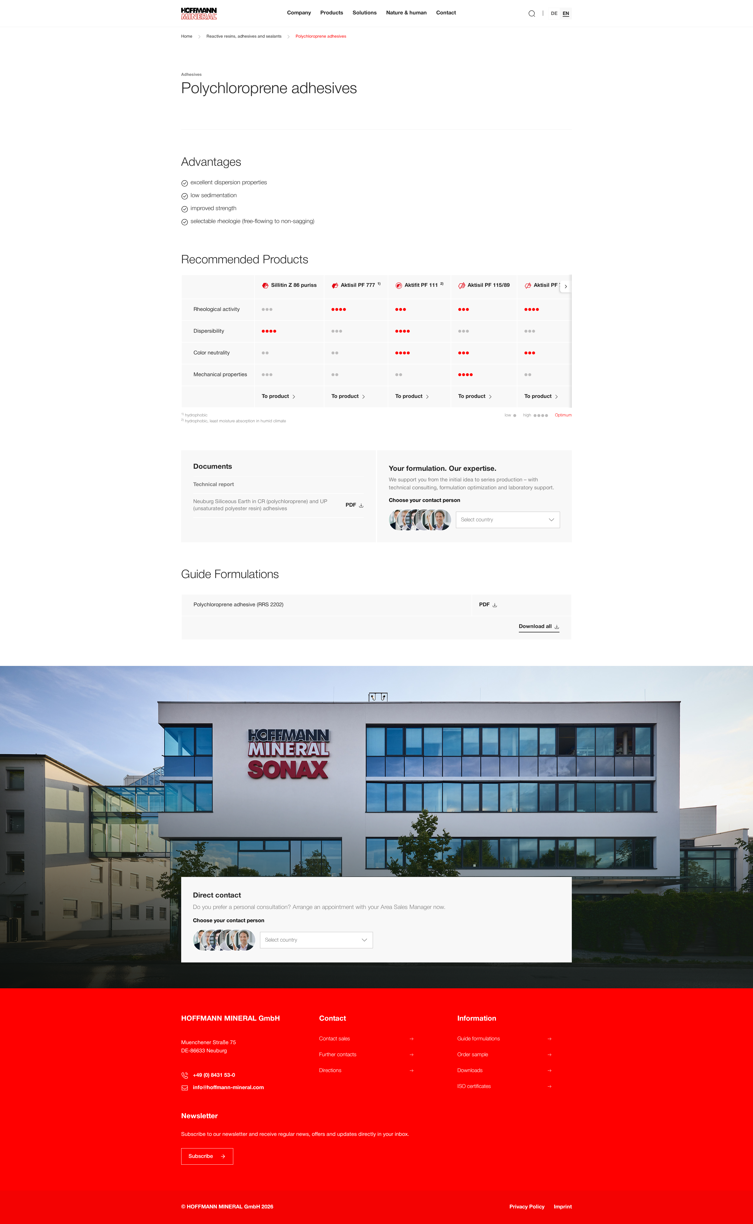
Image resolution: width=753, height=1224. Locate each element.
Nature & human (406, 13)
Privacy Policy (526, 1207)
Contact (446, 13)
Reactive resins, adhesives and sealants (243, 36)
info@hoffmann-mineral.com (228, 1087)
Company (299, 13)
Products (331, 13)
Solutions (365, 13)
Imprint (563, 1207)
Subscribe (201, 1156)
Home (186, 36)
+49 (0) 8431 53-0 (214, 1075)
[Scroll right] (566, 286)
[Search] (532, 13)
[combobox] (508, 520)
